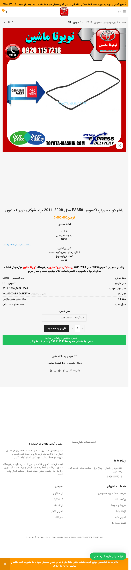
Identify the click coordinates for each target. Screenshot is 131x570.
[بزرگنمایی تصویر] (119, 145)
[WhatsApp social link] (55, 370)
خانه (124, 22)
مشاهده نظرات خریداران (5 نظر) (17, 244)
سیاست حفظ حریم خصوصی (112, 493)
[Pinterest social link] (59, 370)
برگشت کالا (120, 499)
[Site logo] (64, 11)
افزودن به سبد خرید (57, 328)
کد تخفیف (58, 499)
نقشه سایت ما (119, 523)
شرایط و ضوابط (118, 505)
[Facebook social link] (64, 370)
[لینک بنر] (95, 407)
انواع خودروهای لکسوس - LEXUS (101, 22)
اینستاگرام (58, 493)
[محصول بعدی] (5, 22)
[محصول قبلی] (13, 22)
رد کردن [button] (5, 564)
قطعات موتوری (54, 363)
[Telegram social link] (51, 370)
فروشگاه (59, 517)
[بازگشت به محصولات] (9, 22)
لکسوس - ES (74, 22)
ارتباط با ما (121, 511)
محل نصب (64, 311)
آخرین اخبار (120, 517)
